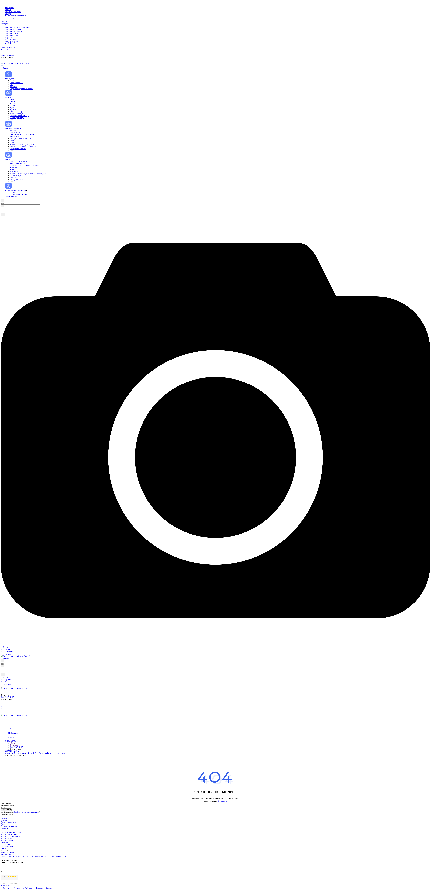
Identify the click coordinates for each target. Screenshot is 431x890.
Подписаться (6, 809)
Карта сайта (5, 886)
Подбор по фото (7, 846)
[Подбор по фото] (215, 645)
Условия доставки (8, 840)
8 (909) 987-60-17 (7, 55)
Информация (6, 828)
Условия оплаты (7, 838)
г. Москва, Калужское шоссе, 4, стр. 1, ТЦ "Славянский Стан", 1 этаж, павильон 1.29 (37, 753)
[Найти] (3, 214)
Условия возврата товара (10, 836)
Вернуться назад (210, 801)
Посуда (3, 824)
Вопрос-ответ (6, 844)
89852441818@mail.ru (13, 751)
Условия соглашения (9, 834)
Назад (13, 743)
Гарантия (4, 842)
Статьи (3, 848)
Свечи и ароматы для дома (11, 826)
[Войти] (2, 704)
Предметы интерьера (9, 822)
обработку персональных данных (26, 812)
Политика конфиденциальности (13, 832)
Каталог (4, 818)
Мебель (4, 820)
